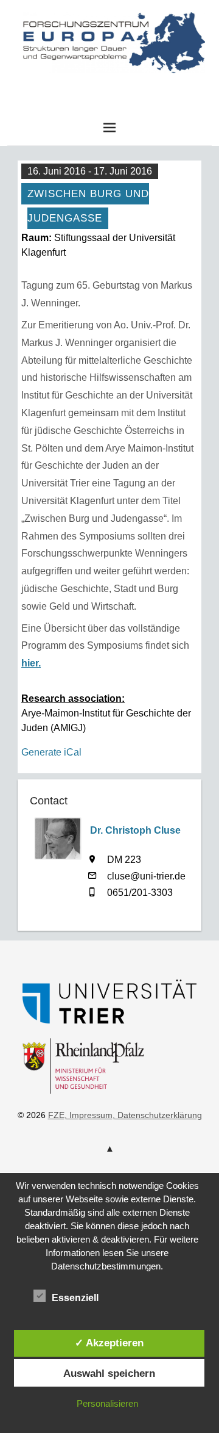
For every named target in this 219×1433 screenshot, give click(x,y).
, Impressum (88, 1115)
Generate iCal (51, 752)
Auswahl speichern (109, 1373)
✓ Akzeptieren (109, 1342)
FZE (109, 85)
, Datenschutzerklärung (157, 1115)
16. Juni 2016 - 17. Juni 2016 (89, 171)
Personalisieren (107, 1403)
